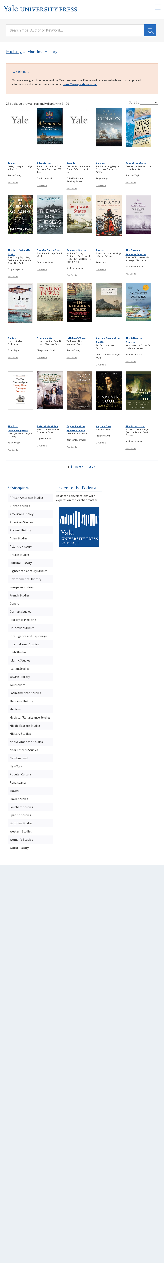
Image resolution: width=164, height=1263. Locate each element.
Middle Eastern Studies (25, 726)
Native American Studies (26, 742)
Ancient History (20, 530)
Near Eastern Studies (24, 750)
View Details (13, 182)
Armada (71, 163)
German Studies (20, 611)
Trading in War (45, 338)
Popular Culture (20, 774)
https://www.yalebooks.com (80, 84)
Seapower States (76, 250)
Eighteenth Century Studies (28, 571)
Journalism (17, 685)
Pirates (100, 250)
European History (22, 587)
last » (91, 466)
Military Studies (20, 734)
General (15, 603)
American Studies (21, 522)
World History (19, 848)
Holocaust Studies (22, 628)
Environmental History (25, 579)
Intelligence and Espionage (28, 636)
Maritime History (21, 701)
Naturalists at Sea (47, 426)
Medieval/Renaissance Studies (30, 717)
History (14, 51)
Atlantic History (21, 546)
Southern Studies (21, 807)
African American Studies (27, 498)
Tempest (13, 163)
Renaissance (18, 782)
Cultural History (21, 563)
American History (21, 514)
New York (16, 766)
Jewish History (20, 677)
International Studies (24, 644)
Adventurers (44, 163)
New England (19, 758)
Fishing (12, 338)
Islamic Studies (20, 660)
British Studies (20, 555)
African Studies (20, 506)
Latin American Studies (25, 693)
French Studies (20, 595)
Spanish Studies (20, 815)
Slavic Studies (19, 799)
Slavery (14, 791)
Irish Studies (18, 652)
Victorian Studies (21, 823)
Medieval (16, 709)
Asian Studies (19, 538)
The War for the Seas (48, 250)
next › (79, 466)
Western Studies (21, 831)
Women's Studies (21, 839)
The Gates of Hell (135, 426)
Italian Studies (19, 669)
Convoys (100, 163)
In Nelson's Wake (76, 338)
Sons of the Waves (136, 163)
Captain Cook (103, 426)
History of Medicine (23, 620)
